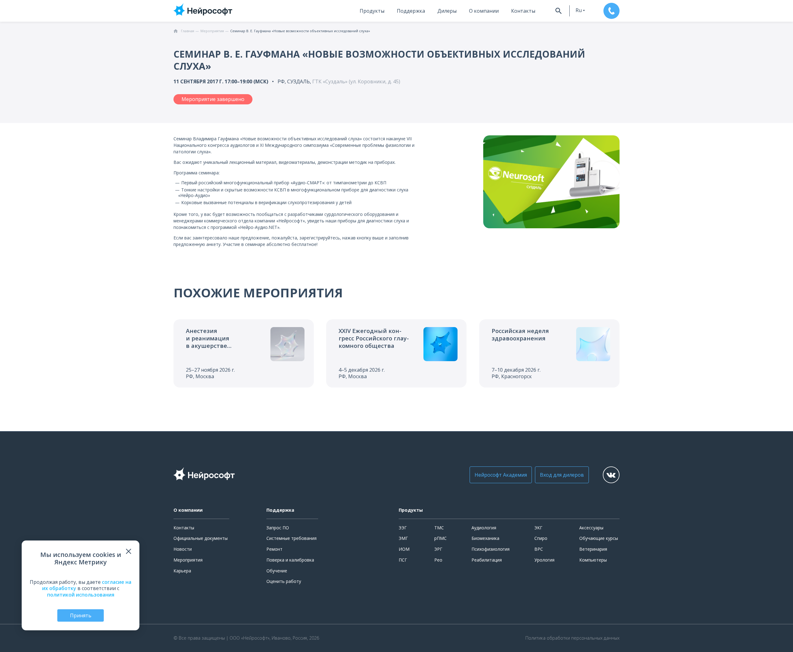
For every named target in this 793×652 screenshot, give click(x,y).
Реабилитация (486, 560)
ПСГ (403, 560)
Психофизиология (490, 549)
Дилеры (447, 10)
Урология (544, 560)
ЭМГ (403, 538)
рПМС (440, 538)
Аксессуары (591, 528)
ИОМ (404, 549)
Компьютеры (593, 560)
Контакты (523, 10)
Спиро (540, 538)
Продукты (372, 10)
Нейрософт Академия (501, 474)
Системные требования (291, 538)
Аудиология (483, 528)
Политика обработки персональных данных (572, 638)
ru (579, 10)
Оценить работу (283, 581)
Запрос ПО (277, 528)
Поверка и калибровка (290, 560)
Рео (438, 560)
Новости (182, 549)
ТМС (439, 528)
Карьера (182, 571)
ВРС (538, 549)
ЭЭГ (403, 528)
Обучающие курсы (598, 538)
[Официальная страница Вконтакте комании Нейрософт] (611, 474)
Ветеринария (593, 549)
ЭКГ (538, 528)
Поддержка (411, 10)
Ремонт (274, 549)
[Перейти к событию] (243, 353)
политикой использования (80, 594)
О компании (484, 10)
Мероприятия (188, 560)
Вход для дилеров (562, 474)
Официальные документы (200, 538)
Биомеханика (485, 538)
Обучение (276, 571)
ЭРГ (438, 549)
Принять (80, 615)
